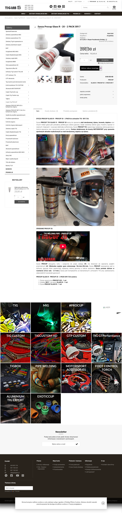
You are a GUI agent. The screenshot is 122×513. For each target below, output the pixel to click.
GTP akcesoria (10, 78)
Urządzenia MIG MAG (12, 51)
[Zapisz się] (76, 444)
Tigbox (8, 98)
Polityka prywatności (92, 467)
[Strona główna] (13, 7)
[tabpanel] (75, 201)
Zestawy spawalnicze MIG (13, 34)
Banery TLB (9, 165)
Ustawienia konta (59, 467)
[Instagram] (63, 6)
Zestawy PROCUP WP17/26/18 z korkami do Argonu (15, 110)
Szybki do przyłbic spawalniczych (15, 115)
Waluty (70, 1)
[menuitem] (24, 14)
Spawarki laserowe (11, 31)
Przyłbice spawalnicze (12, 118)
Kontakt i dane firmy (108, 464)
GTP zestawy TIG (11, 75)
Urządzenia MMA (11, 61)
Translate (17, 491)
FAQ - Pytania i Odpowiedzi (42, 468)
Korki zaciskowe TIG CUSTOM (14, 85)
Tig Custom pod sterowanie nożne (16, 82)
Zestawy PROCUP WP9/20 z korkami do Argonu (14, 106)
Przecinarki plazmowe (12, 142)
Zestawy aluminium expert (13, 45)
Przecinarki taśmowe (12, 138)
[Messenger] (51, 6)
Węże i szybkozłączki (12, 159)
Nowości (9, 169)
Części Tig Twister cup (12, 95)
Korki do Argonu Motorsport (14, 125)
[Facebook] (55, 6)
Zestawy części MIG (11, 58)
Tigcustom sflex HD (11, 68)
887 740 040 (29, 9)
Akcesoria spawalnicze (12, 149)
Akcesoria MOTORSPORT (13, 88)
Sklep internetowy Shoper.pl (109, 500)
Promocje (9, 172)
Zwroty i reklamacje (43, 464)
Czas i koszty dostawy (76, 467)
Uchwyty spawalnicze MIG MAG (15, 152)
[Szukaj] (108, 7)
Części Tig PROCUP (11, 102)
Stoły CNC (9, 155)
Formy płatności (74, 464)
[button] (103, 503)
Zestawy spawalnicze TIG (13, 38)
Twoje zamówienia (59, 464)
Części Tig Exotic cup (12, 92)
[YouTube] (59, 6)
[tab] (37, 111)
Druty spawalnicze (11, 135)
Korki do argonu (10, 122)
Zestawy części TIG (11, 128)
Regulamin (89, 464)
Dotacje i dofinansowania (93, 469)
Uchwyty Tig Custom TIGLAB (14, 71)
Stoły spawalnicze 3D (12, 65)
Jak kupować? (90, 472)
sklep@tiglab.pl (57, 9)
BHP (7, 48)
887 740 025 (29, 7)
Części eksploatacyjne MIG (13, 55)
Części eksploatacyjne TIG (13, 132)
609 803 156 (29, 5)
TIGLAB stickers (10, 162)
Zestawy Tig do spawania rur (14, 41)
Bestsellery (17, 180)
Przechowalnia (58, 469)
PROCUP (110, 80)
